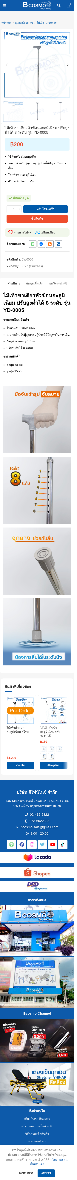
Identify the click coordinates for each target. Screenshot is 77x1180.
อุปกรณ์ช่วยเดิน (24, 22)
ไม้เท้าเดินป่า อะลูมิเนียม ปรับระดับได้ (50, 732)
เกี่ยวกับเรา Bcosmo (37, 1118)
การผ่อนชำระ (37, 1141)
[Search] (59, 5)
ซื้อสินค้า (37, 218)
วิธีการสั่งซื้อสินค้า (37, 1133)
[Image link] (37, 857)
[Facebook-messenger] (41, 244)
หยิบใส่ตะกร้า (45, 209)
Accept (46, 1173)
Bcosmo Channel (37, 1013)
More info (26, 1173)
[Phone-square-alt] (50, 244)
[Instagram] (32, 844)
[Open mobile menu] (4, 5)
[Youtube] (52, 844)
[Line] (32, 244)
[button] (6, 64)
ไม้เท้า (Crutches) (47, 22)
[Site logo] (37, 5)
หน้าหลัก (6, 22)
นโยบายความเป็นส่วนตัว (37, 1126)
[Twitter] (42, 844)
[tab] (13, 283)
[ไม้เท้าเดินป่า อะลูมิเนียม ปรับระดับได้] (54, 710)
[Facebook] (21, 844)
